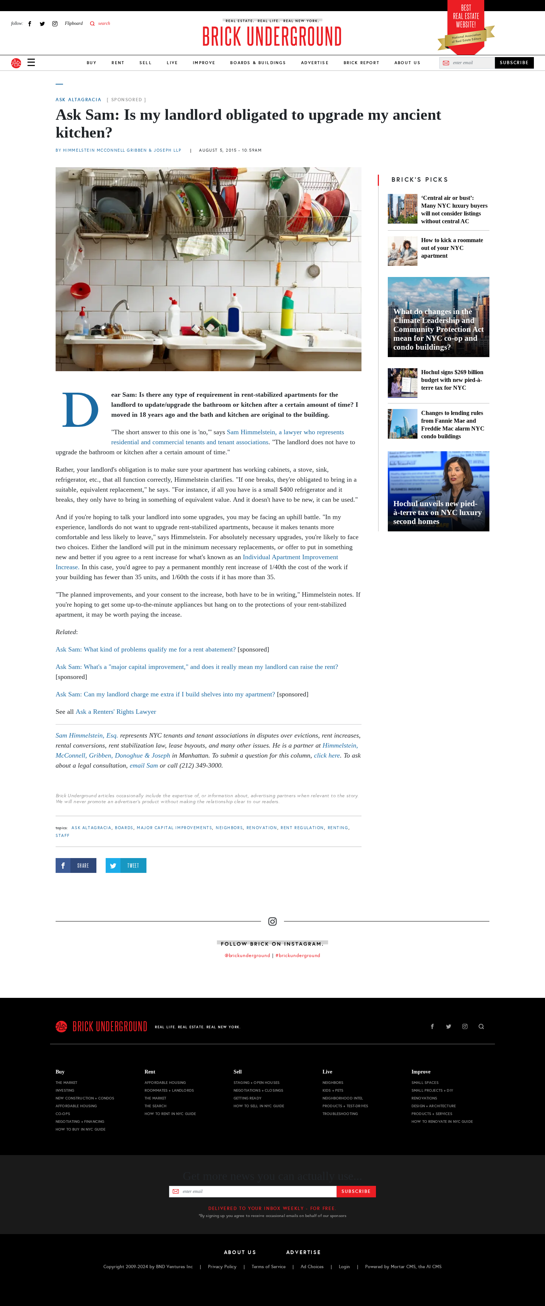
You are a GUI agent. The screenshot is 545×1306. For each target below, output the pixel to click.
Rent (118, 62)
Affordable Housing (76, 1106)
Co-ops (63, 1113)
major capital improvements (174, 827)
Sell (145, 62)
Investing (65, 1090)
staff (63, 835)
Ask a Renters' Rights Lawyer (116, 711)
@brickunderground (248, 956)
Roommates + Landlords (169, 1090)
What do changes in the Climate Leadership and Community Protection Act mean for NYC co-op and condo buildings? (438, 329)
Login (344, 1267)
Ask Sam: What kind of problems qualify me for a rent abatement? (147, 649)
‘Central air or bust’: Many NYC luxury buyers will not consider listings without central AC (454, 209)
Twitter (42, 24)
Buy (92, 62)
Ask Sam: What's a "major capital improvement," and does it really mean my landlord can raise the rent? (197, 666)
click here (327, 755)
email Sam (144, 765)
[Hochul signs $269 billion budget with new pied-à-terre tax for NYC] (402, 383)
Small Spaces (425, 1082)
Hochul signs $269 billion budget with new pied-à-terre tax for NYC (452, 380)
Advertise (314, 62)
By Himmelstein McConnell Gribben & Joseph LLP (119, 150)
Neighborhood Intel (343, 1098)
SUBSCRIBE (514, 63)
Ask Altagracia (78, 100)
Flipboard (74, 23)
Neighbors (229, 827)
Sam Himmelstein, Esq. (87, 735)
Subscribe (356, 1191)
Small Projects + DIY (432, 1090)
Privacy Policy (222, 1267)
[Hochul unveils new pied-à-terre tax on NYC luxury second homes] (438, 491)
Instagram (54, 24)
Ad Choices (312, 1267)
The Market (66, 1082)
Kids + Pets (333, 1090)
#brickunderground (298, 956)
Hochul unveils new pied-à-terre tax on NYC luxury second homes (437, 512)
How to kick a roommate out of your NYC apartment (452, 248)
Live (172, 62)
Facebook (29, 24)
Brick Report (362, 62)
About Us (407, 62)
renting (338, 827)
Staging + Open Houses (257, 1082)
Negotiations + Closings (258, 1090)
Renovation (262, 827)
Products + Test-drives (345, 1106)
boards (124, 827)
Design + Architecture (434, 1106)
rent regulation (302, 827)
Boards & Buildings (258, 62)
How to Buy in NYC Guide (80, 1129)
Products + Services (432, 1113)
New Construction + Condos (85, 1098)
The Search (155, 1106)
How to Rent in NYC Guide (170, 1113)
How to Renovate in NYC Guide (442, 1121)
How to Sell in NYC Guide (259, 1106)
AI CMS (434, 1267)
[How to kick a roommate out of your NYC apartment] (402, 251)
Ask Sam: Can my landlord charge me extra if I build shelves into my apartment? (165, 694)
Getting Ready (247, 1098)
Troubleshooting (340, 1113)
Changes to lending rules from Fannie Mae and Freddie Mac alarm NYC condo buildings (453, 424)
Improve (204, 62)
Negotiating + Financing (80, 1121)
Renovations (424, 1098)
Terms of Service (268, 1267)
